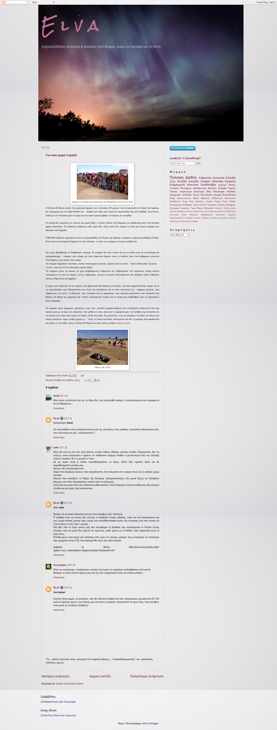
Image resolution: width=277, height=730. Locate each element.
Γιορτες (231, 188)
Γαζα (191, 201)
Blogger (154, 723)
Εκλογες (212, 188)
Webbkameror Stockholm (213, 215)
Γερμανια (231, 215)
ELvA (56, 418)
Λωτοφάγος (60, 565)
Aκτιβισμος (187, 205)
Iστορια (217, 195)
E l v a (70, 25)
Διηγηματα (175, 195)
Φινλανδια (208, 208)
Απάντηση (58, 408)
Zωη (77, 380)
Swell (56, 396)
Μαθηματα (181, 211)
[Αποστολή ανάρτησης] (82, 375)
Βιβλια (196, 198)
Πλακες (174, 191)
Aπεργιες (218, 208)
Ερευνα (173, 211)
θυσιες (189, 211)
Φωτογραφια (175, 205)
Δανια (233, 208)
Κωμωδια (223, 218)
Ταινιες (231, 185)
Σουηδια (222, 188)
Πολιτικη (177, 177)
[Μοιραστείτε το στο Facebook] (95, 380)
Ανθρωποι (60, 380)
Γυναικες (174, 188)
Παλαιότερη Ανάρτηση (146, 676)
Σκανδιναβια (208, 184)
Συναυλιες (184, 208)
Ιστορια (209, 201)
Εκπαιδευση (229, 195)
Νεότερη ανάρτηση (56, 676)
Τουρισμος (212, 205)
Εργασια (230, 181)
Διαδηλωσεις (199, 188)
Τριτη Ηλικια (197, 208)
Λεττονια (231, 218)
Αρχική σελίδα (100, 676)
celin (56, 447)
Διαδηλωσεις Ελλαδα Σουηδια (185, 218)
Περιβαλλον (175, 201)
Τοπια (225, 201)
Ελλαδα (230, 177)
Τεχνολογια (206, 195)
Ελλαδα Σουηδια (188, 181)
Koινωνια (218, 177)
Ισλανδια (187, 195)
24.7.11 (71, 565)
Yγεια (195, 205)
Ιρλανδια (214, 218)
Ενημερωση (177, 184)
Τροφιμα (194, 221)
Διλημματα (230, 205)
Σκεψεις (205, 181)
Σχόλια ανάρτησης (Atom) (69, 683)
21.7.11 (64, 396)
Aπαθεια (231, 191)
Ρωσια (217, 201)
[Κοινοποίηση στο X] (92, 380)
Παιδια (232, 201)
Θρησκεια (205, 198)
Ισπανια (202, 205)
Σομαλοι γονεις (123, 323)
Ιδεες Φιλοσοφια (215, 191)
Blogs (172, 198)
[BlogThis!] (89, 380)
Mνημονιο (193, 215)
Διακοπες (199, 201)
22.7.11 (63, 447)
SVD (108, 367)
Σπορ (184, 201)
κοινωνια (192, 184)
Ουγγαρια (174, 208)
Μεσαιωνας (230, 198)
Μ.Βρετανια (217, 198)
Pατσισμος (186, 188)
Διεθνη (70, 380)
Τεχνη (196, 195)
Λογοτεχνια (186, 191)
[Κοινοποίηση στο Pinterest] (98, 380)
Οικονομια (198, 191)
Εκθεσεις (205, 218)
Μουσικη (217, 181)
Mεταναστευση (184, 198)
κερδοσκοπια (198, 211)
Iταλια (184, 215)
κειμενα (222, 185)
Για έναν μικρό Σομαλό (61, 155)
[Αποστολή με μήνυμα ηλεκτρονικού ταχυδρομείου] (86, 380)
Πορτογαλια (185, 221)
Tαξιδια (226, 208)
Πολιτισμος (174, 221)
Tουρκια (221, 205)
